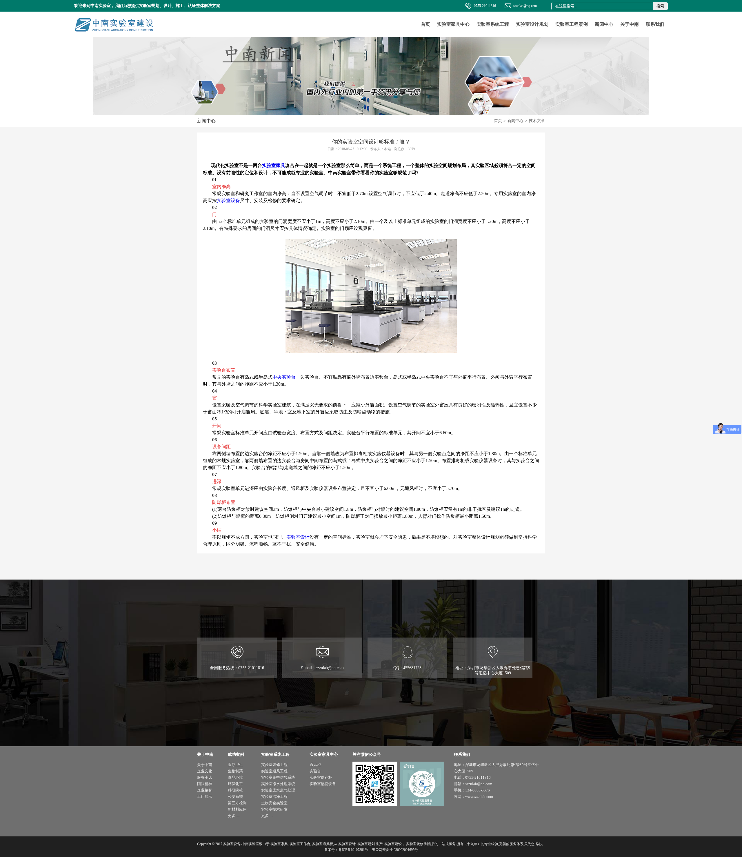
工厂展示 (204, 796)
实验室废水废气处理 (278, 790)
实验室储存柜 (321, 777)
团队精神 (204, 784)
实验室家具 (273, 165)
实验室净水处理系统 (278, 784)
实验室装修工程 (274, 764)
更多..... (234, 816)
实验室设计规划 (532, 24)
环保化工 (235, 784)
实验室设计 (298, 537)
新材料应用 (237, 809)
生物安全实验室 (274, 803)
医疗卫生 (235, 764)
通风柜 (315, 764)
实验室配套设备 (323, 784)
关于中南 (629, 24)
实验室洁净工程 (274, 796)
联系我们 (655, 24)
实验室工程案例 (571, 24)
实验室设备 (228, 200)
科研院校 (235, 790)
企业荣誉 (204, 790)
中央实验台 (284, 377)
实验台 (315, 771)
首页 (425, 24)
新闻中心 (604, 24)
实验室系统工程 (493, 24)
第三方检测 (237, 803)
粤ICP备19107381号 (353, 850)
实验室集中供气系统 (278, 777)
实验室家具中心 (453, 24)
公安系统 (235, 796)
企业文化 (204, 771)
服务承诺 (204, 777)
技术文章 (537, 121)
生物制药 (235, 771)
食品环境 (235, 777)
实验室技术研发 (274, 809)
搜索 (660, 6)
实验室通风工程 (274, 771)
